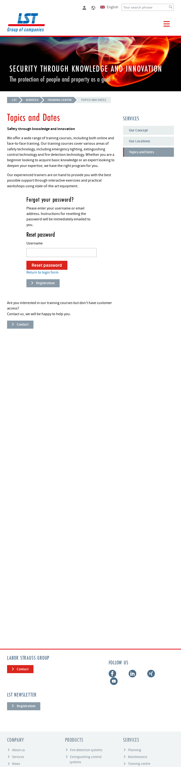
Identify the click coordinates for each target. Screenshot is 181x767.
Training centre (59, 100)
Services (32, 100)
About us (18, 749)
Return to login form (42, 272)
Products (74, 740)
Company (15, 740)
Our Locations (139, 141)
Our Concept (138, 130)
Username (34, 243)
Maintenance (137, 756)
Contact (23, 324)
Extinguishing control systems (86, 759)
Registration (45, 283)
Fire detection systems (86, 749)
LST (14, 100)
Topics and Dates (93, 100)
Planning (134, 749)
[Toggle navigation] (167, 24)
